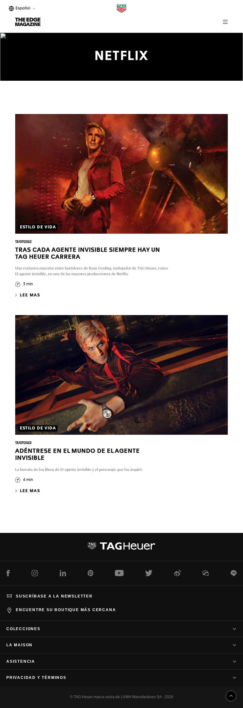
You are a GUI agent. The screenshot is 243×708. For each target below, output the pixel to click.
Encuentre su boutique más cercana (66, 610)
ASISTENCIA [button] (20, 661)
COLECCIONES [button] (23, 629)
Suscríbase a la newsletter (54, 596)
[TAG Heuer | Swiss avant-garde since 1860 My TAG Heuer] (121, 548)
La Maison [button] (19, 645)
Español (22, 9)
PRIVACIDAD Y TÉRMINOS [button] (36, 677)
